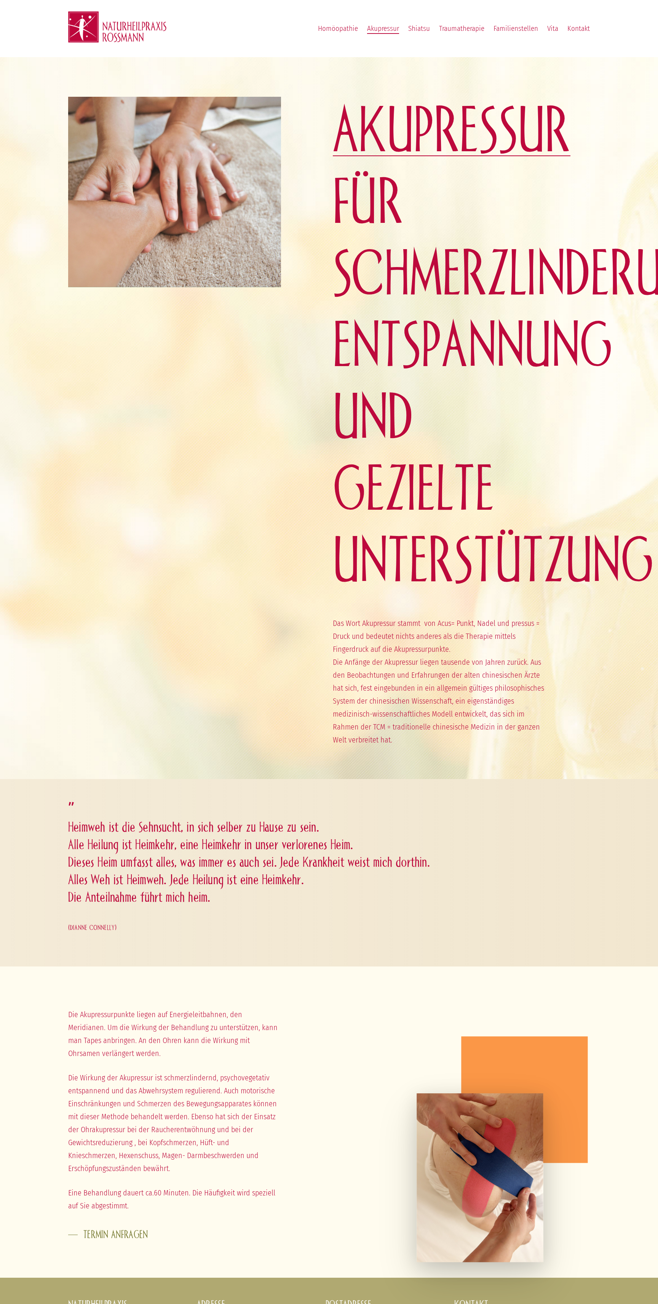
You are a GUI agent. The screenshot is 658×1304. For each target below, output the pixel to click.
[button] (108, 1234)
